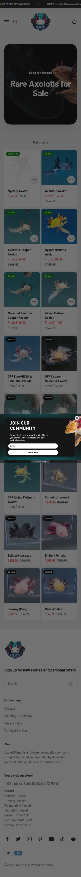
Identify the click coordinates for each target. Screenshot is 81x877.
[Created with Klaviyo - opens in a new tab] (40, 461)
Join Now (33, 452)
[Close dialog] (77, 418)
